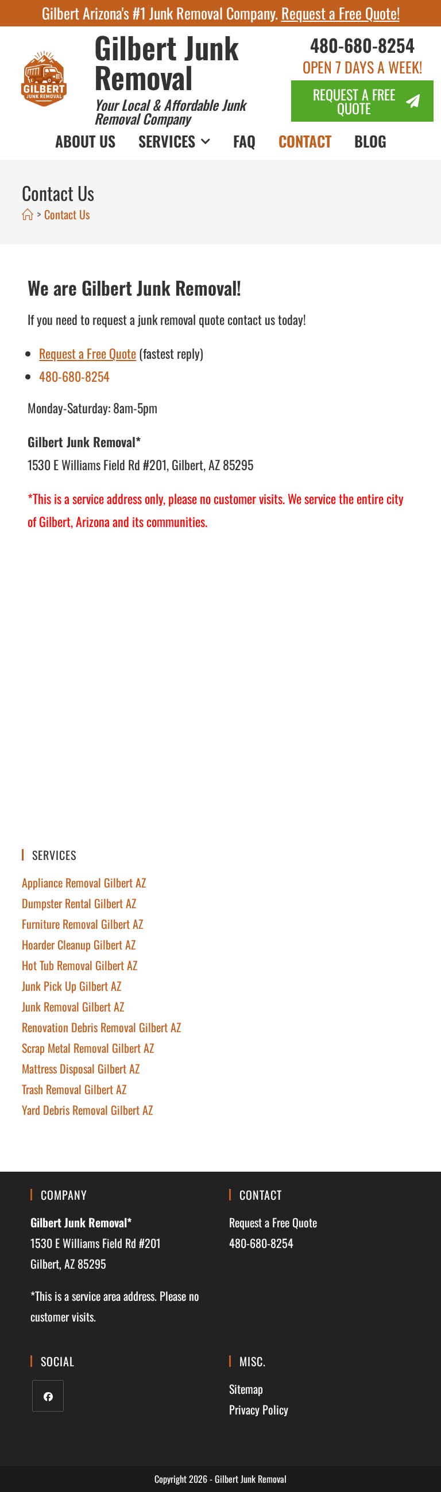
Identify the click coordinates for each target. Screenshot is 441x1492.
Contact (304, 141)
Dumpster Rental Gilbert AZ (79, 903)
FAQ (244, 141)
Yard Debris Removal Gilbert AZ (87, 1109)
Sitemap (246, 1388)
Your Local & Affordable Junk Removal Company (169, 111)
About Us (85, 141)
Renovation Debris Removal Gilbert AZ (101, 1027)
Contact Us (67, 214)
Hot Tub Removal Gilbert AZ (79, 965)
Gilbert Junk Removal (166, 62)
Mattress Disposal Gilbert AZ (81, 1068)
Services (166, 141)
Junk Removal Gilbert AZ (73, 1006)
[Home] (27, 214)
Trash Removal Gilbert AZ (74, 1089)
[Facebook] (48, 1396)
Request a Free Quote (273, 1222)
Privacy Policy (258, 1409)
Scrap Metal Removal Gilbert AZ (88, 1047)
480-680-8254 (362, 45)
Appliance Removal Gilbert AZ (84, 882)
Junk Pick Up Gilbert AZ (71, 985)
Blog (370, 141)
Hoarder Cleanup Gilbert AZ (79, 944)
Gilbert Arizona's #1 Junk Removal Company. (221, 13)
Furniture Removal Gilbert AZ (82, 923)
